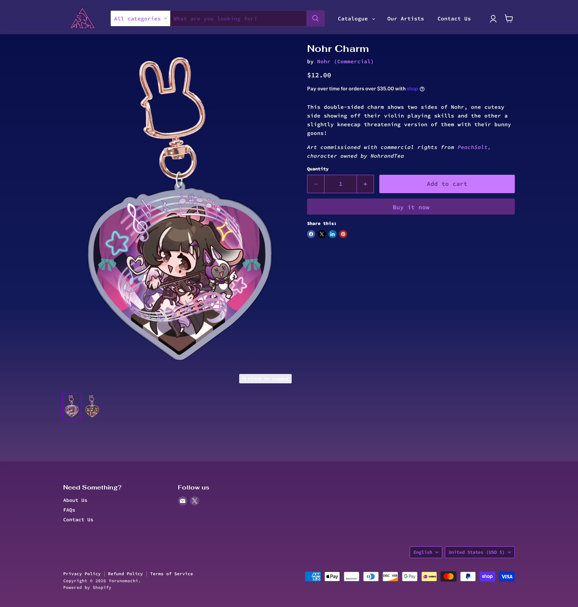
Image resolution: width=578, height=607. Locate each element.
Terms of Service (171, 574)
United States (477, 552)
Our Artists (405, 18)
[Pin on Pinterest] (343, 234)
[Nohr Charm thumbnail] (72, 406)
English (422, 552)
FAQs (69, 510)
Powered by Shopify (87, 587)
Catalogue (354, 18)
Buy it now (411, 207)
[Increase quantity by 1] (365, 184)
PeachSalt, (472, 147)
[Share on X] (322, 234)
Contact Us (454, 18)
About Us (75, 500)
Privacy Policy (82, 574)
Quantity (317, 168)
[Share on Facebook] (311, 234)
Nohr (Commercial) (345, 61)
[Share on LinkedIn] (332, 234)
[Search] (315, 18)
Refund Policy (125, 574)
